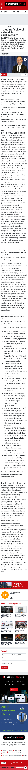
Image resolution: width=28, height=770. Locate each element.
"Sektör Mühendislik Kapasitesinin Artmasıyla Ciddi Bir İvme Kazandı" (6, 616)
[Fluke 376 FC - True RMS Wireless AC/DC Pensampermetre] (21, 637)
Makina (10, 26)
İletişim (4, 753)
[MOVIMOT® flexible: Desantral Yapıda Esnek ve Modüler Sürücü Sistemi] (21, 609)
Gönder (4, 668)
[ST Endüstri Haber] (15, 4)
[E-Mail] (11, 597)
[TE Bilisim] (5, 595)
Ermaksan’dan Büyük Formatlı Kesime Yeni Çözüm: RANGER (6, 643)
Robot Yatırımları (6, 12)
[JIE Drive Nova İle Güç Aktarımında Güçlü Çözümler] (21, 624)
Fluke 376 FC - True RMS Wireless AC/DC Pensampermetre (20, 643)
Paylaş (4, 74)
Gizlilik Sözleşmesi (18, 752)
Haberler (3, 26)
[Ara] (2, 8)
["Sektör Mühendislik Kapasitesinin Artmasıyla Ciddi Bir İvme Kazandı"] (7, 609)
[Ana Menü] (1, 4)
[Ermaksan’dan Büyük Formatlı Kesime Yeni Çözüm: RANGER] (7, 637)
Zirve (9, 752)
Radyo (10, 750)
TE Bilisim (13, 594)
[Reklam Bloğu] (14, 688)
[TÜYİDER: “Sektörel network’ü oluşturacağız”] (14, 64)
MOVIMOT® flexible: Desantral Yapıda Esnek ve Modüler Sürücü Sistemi (20, 616)
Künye (25, 755)
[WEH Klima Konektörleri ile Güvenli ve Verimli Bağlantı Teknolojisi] (7, 624)
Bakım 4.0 (16, 12)
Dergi (16, 750)
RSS (4, 763)
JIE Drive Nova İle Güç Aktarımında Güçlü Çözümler (20, 630)
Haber (4, 750)
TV (21, 750)
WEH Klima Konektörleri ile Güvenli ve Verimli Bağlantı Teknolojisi (7, 630)
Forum (4, 752)
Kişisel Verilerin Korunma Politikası (12, 755)
